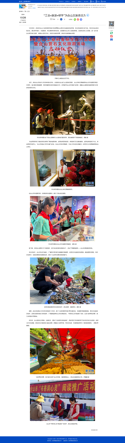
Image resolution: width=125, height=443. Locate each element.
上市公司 (100, 7)
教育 (71, 5)
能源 (76, 7)
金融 (39, 7)
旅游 (74, 7)
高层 (44, 5)
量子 (78, 5)
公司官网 (30, 6)
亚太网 (96, 7)
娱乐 (83, 7)
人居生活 (46, 7)
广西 (25, 11)
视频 (94, 5)
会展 (78, 7)
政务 (98, 5)
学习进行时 (40, 5)
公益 (89, 7)
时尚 (85, 7)
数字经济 (54, 7)
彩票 (80, 7)
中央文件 (104, 5)
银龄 (65, 7)
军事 (89, 5)
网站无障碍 (86, 1)
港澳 (57, 5)
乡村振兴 (62, 7)
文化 (82, 5)
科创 (75, 5)
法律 (100, 5)
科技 (73, 5)
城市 (72, 7)
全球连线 (67, 5)
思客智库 (63, 5)
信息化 (49, 7)
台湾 (60, 5)
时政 (46, 5)
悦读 (87, 7)
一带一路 (92, 7)
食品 (43, 7)
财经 (53, 5)
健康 (87, 5)
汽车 (41, 7)
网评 (55, 5)
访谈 (91, 5)
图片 (96, 5)
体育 (80, 5)
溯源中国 (68, 7)
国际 (51, 5)
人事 (48, 5)
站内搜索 (104, 1)
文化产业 (104, 7)
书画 (84, 5)
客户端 (93, 1)
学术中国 (58, 7)
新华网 (21, 11)
